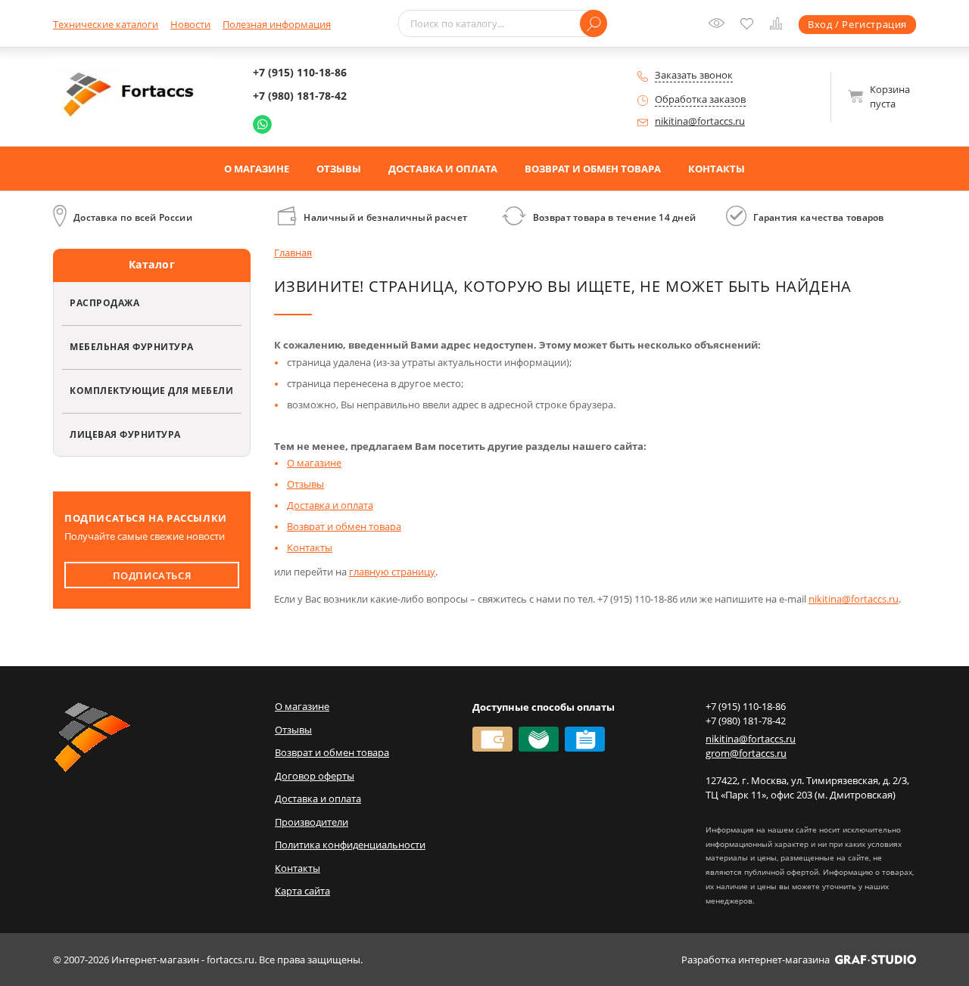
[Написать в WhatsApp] (262, 124)
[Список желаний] (750, 25)
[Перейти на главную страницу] (132, 95)
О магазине (256, 168)
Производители (311, 822)
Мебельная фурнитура (132, 346)
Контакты (716, 168)
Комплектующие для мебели (151, 390)
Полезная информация (277, 24)
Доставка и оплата (442, 168)
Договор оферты (314, 776)
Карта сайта (302, 891)
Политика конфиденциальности (350, 844)
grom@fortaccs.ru (746, 753)
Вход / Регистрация (857, 24)
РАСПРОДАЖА (104, 302)
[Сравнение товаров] (779, 26)
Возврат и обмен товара (593, 168)
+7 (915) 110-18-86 (300, 72)
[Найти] (593, 23)
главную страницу (392, 571)
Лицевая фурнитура (125, 434)
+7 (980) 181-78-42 (300, 95)
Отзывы (338, 168)
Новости (190, 24)
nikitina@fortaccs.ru (700, 121)
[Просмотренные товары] (720, 28)
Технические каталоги (105, 24)
